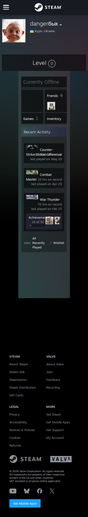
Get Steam (53, 414)
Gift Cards (16, 395)
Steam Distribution (22, 387)
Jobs (49, 372)
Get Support (55, 430)
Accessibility (18, 422)
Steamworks (18, 380)
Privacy (14, 414)
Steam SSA (17, 372)
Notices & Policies (22, 430)
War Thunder (50, 199)
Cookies (14, 438)
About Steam (18, 364)
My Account (55, 438)
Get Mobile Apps (25, 503)
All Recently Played (38, 242)
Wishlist (58, 243)
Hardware (53, 380)
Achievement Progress (45, 217)
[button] (44, 62)
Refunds (15, 445)
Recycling (53, 387)
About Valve (55, 364)
